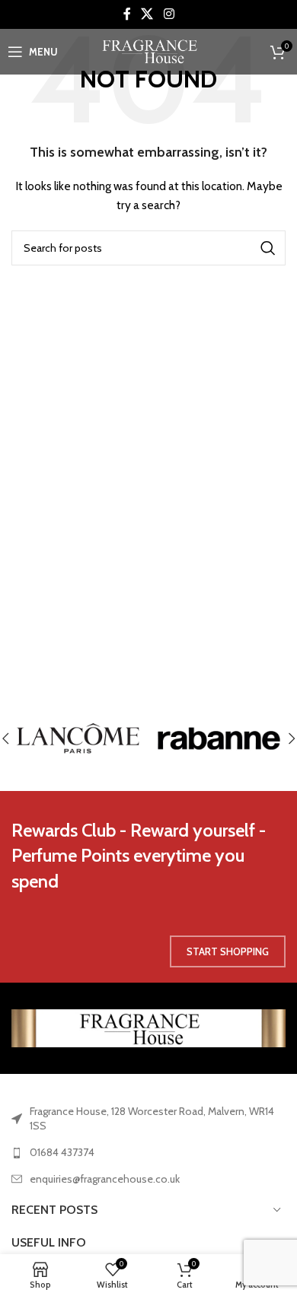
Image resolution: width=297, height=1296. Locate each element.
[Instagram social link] (168, 14)
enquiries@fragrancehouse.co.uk (105, 1179)
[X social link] (147, 14)
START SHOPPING (228, 951)
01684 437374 (62, 1152)
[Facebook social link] (127, 14)
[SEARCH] (268, 247)
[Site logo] (149, 50)
